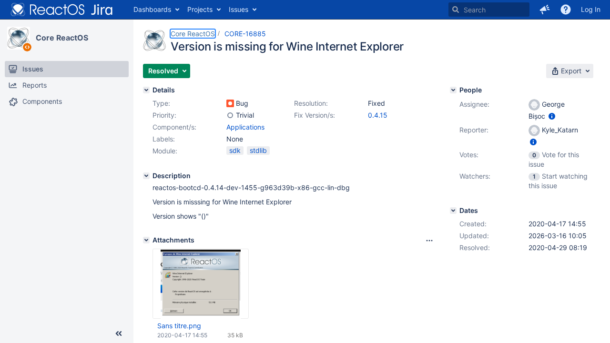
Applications (245, 127)
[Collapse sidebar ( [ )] (119, 333)
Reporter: (473, 130)
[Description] (146, 175)
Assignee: (474, 104)
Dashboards (152, 9)
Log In (590, 9)
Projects (200, 9)
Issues (238, 9)
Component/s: (174, 127)
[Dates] (453, 210)
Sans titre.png (179, 326)
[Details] (146, 90)
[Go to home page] (62, 9)
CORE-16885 (245, 34)
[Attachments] (146, 240)
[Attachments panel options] (429, 240)
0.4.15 (377, 115)
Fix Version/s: (314, 115)
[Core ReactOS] (18, 38)
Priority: (164, 115)
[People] (453, 90)
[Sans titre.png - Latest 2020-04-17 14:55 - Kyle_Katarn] (201, 284)
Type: (161, 103)
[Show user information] (552, 116)
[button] (544, 9)
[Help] (565, 9)
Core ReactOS (62, 37)
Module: (164, 151)
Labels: (163, 139)
